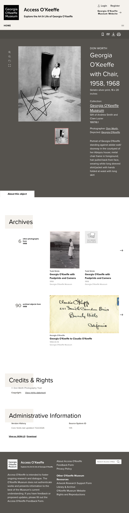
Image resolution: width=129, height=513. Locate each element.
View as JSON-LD (17, 436)
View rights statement (35, 393)
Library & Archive (66, 487)
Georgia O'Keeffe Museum (104, 108)
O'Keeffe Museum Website (71, 490)
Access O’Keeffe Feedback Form (25, 501)
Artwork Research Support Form (74, 483)
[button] (122, 25)
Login (104, 6)
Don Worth (112, 128)
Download (31, 436)
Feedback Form (65, 465)
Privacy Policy (64, 469)
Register (115, 6)
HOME (7, 25)
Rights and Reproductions (71, 494)
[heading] (17, 194)
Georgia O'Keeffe (110, 132)
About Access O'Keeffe (69, 461)
